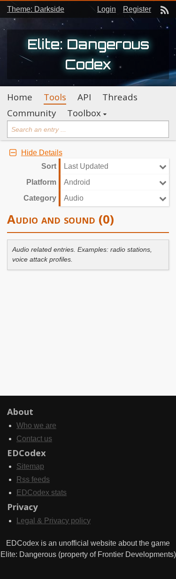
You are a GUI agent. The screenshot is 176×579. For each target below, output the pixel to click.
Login (106, 9)
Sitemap (30, 466)
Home (19, 97)
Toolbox (84, 113)
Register (137, 9)
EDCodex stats (41, 492)
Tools (55, 97)
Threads (120, 97)
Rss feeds (33, 479)
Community (31, 113)
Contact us (34, 439)
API (84, 97)
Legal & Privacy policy (53, 521)
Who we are (36, 425)
